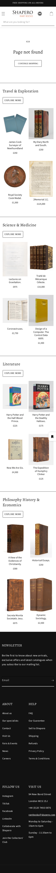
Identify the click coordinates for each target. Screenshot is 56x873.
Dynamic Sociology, (41, 617)
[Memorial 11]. (41, 199)
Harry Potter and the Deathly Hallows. (41, 418)
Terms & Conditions (39, 758)
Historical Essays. (41, 560)
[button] (51, 13)
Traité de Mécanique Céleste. (41, 279)
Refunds (33, 743)
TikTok (5, 803)
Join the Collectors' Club (12, 840)
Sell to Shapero (37, 728)
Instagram (7, 796)
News (5, 751)
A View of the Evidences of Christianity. (15, 561)
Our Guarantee (37, 720)
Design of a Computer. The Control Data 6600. (41, 333)
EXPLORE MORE (13, 100)
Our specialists (10, 720)
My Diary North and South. (41, 143)
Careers (6, 758)
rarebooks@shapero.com (42, 814)
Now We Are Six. (15, 467)
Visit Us (6, 736)
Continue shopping (28, 63)
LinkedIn (7, 818)
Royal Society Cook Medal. (15, 196)
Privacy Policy (36, 751)
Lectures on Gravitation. (15, 280)
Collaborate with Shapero (11, 828)
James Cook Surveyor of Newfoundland (15, 145)
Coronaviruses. (15, 329)
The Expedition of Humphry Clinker (41, 471)
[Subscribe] (50, 680)
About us (7, 713)
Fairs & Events (9, 743)
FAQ (31, 713)
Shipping (33, 736)
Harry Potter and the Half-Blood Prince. (15, 418)
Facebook (7, 811)
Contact (6, 728)
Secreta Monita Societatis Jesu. (15, 617)
